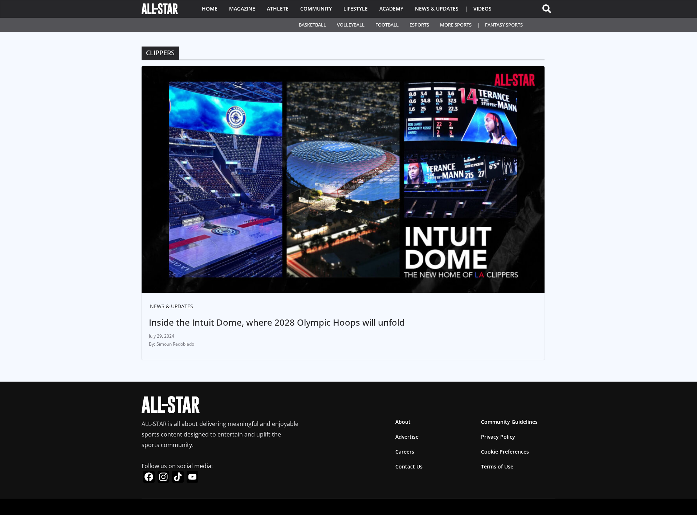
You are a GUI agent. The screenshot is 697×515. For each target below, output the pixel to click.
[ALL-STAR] (160, 8)
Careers (404, 451)
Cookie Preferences (505, 451)
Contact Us (409, 466)
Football (387, 24)
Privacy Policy (498, 436)
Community (316, 8)
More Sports (456, 24)
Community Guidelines (509, 421)
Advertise (407, 436)
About (403, 421)
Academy (391, 8)
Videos (482, 8)
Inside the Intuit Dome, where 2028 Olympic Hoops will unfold (277, 322)
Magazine (242, 8)
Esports (419, 24)
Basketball (312, 24)
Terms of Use (497, 466)
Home (209, 8)
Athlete (278, 8)
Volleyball (350, 24)
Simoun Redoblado (175, 344)
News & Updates (436, 8)
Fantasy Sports (504, 24)
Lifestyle (355, 8)
